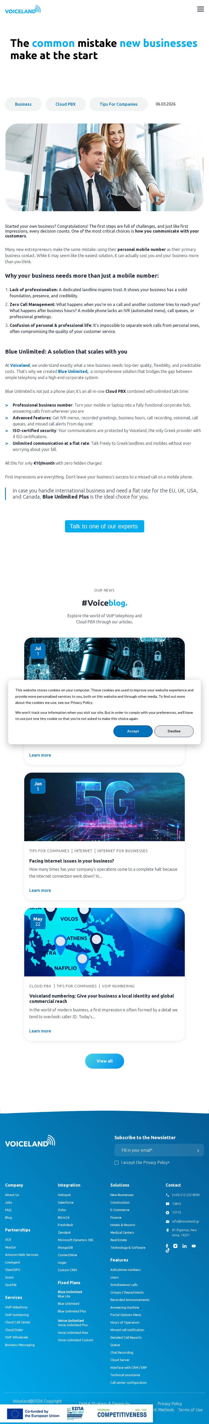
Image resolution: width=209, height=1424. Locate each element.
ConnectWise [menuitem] (67, 1255)
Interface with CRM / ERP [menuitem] (128, 1367)
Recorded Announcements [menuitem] (130, 1299)
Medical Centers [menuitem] (122, 1232)
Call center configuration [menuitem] (128, 1382)
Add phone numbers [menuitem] (125, 1269)
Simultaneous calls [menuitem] (124, 1284)
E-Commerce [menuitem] (119, 1210)
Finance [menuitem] (116, 1217)
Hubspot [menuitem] (64, 1195)
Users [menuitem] (114, 1277)
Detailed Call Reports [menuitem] (126, 1337)
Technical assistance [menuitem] (125, 1375)
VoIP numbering (118, 986)
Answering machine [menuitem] (124, 1307)
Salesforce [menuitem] (66, 1202)
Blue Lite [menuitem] (64, 1296)
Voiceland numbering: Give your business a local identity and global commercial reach (101, 998)
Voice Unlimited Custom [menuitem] (75, 1340)
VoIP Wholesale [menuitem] (16, 1337)
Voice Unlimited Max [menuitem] (73, 1332)
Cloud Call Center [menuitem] (18, 1322)
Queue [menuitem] (115, 1345)
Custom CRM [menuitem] (67, 1270)
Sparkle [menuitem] (11, 1284)
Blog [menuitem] (8, 1217)
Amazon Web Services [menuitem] (21, 1254)
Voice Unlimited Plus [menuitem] (73, 1325)
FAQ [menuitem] (8, 1210)
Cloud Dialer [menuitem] (14, 1330)
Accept (133, 731)
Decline (174, 731)
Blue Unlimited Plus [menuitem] (72, 1311)
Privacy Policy (170, 1403)
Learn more (40, 755)
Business (23, 104)
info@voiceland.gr (185, 1221)
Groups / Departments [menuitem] (127, 1292)
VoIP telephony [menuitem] (16, 1307)
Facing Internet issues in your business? (71, 860)
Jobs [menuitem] (8, 1202)
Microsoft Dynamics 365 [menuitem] (75, 1240)
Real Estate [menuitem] (118, 1240)
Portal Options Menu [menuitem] (125, 1314)
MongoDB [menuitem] (65, 1247)
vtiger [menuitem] (62, 1262)
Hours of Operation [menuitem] (124, 1322)
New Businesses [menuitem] (122, 1195)
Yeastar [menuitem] (10, 1247)
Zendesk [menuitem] (64, 1232)
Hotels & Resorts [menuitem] (122, 1225)
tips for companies (119, 104)
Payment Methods (157, 1409)
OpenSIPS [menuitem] (12, 1269)
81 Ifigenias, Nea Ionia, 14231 (184, 1232)
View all (105, 1061)
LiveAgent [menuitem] (12, 1262)
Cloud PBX (66, 104)
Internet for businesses (122, 851)
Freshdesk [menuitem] (65, 1225)
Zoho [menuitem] (62, 1210)
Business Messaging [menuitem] (20, 1345)
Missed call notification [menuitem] (127, 1330)
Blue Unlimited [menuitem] (68, 1303)
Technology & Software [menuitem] (128, 1247)
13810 (176, 1203)
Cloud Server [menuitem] (120, 1360)
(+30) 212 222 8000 (186, 1195)
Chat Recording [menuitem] (121, 1352)
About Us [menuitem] (12, 1195)
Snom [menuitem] (9, 1277)
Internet (83, 851)
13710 (176, 1212)
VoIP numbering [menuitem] (17, 1314)
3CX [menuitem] (8, 1239)
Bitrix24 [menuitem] (63, 1217)
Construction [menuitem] (119, 1202)
